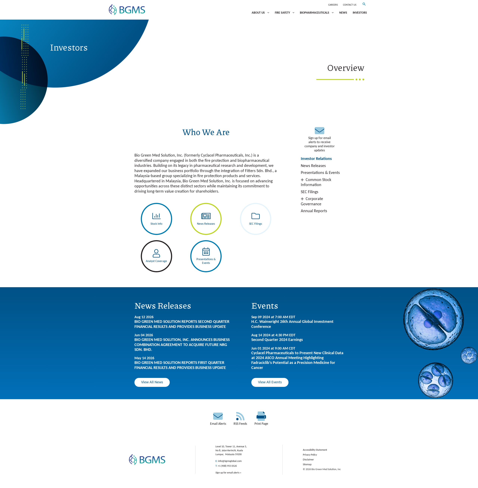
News (343, 12)
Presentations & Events (320, 173)
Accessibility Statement (315, 450)
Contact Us (349, 5)
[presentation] (267, 12)
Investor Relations (316, 159)
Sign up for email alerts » (228, 472)
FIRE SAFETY (283, 12)
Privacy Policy (310, 454)
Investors (360, 12)
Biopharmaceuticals (315, 12)
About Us (259, 12)
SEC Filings (309, 192)
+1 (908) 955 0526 (227, 466)
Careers (333, 5)
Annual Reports (314, 211)
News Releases (313, 166)
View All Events (270, 382)
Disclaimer (308, 459)
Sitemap (307, 464)
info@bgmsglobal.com (230, 461)
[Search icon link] (364, 5)
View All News (152, 382)
